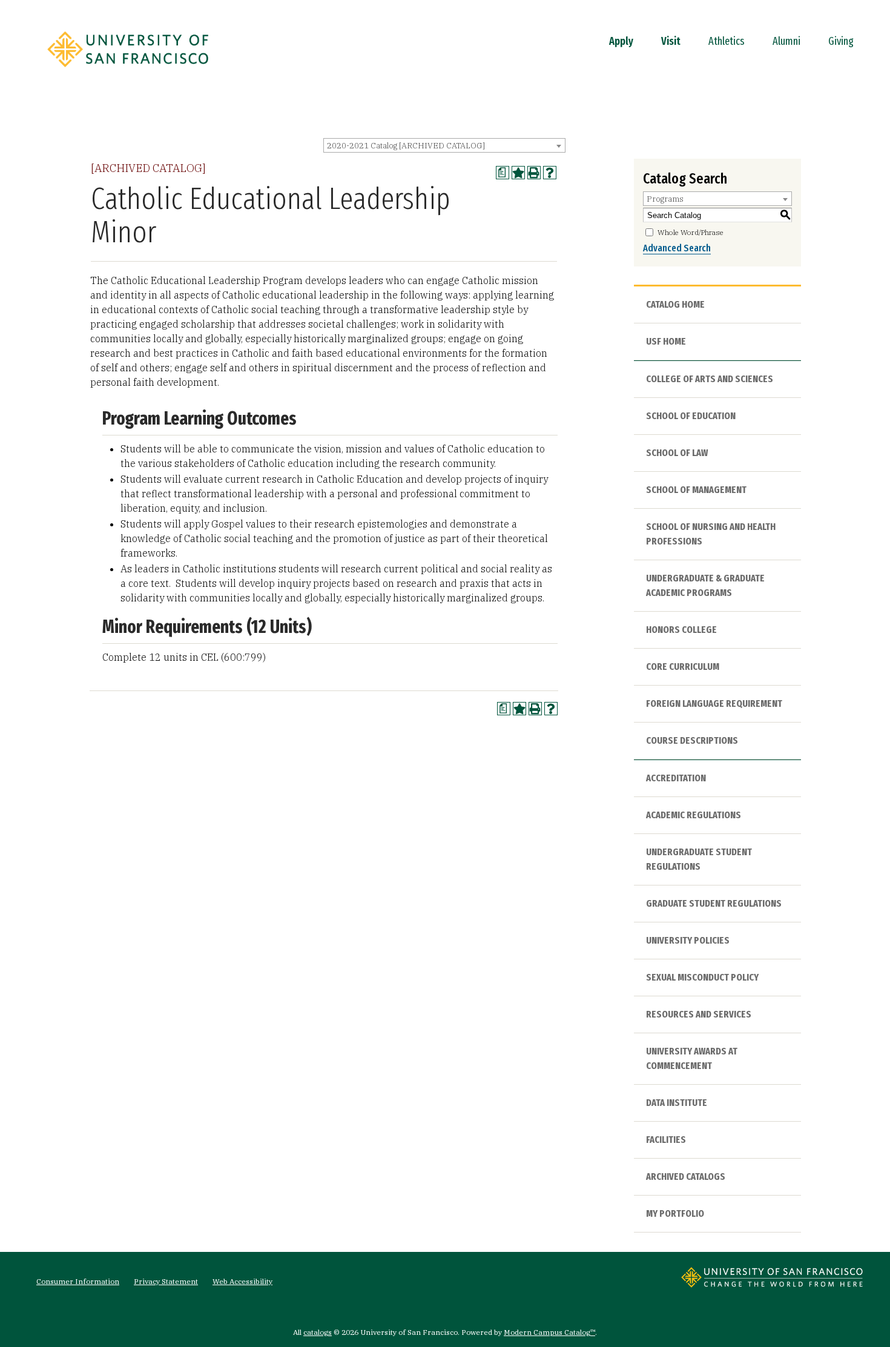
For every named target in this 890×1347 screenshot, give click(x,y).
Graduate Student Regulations (714, 903)
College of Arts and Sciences (709, 379)
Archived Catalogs (685, 1176)
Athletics (726, 41)
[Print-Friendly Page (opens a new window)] (534, 172)
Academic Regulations (693, 815)
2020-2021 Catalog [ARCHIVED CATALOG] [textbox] (406, 146)
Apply (621, 41)
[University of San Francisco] (128, 71)
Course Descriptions (692, 740)
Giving (841, 41)
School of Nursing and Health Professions (711, 534)
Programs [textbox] (665, 199)
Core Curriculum (682, 666)
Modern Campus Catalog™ (549, 1332)
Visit (671, 41)
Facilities (666, 1139)
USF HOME (666, 341)
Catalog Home (675, 304)
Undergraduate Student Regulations (699, 859)
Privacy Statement (166, 1281)
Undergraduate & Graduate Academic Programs (705, 585)
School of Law (677, 452)
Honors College (681, 629)
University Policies (688, 940)
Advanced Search (677, 248)
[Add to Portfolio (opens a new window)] (518, 172)
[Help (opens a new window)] (549, 172)
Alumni (786, 41)
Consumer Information (77, 1281)
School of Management (696, 489)
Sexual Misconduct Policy (702, 977)
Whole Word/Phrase (691, 232)
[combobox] (444, 145)
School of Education (691, 416)
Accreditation (676, 778)
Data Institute (676, 1102)
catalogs (317, 1332)
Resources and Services (698, 1014)
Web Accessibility (242, 1281)
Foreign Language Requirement (714, 703)
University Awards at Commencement (691, 1058)
